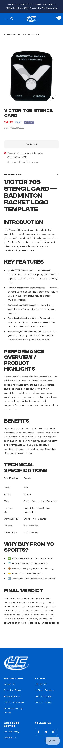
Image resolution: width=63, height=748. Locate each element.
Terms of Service (14, 702)
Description (13, 174)
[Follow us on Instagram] (54, 732)
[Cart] (57, 18)
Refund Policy (11, 731)
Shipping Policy (12, 690)
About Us (9, 684)
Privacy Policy (12, 696)
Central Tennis (43, 702)
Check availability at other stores (22, 162)
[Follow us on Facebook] (39, 732)
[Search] (11, 18)
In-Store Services (44, 690)
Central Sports (43, 696)
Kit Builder (41, 684)
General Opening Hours (13, 710)
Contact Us (10, 737)
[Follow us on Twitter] (46, 732)
